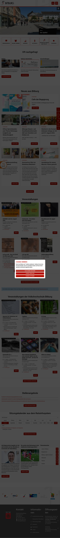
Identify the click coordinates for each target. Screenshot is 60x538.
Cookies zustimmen (30, 276)
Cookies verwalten (30, 273)
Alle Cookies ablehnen (30, 270)
